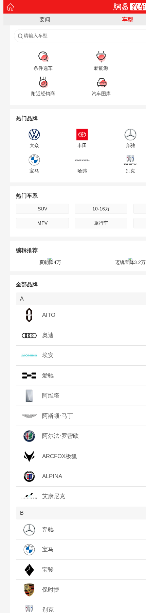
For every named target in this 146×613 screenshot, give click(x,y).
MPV (42, 223)
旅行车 (101, 223)
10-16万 (101, 208)
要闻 (44, 19)
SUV (42, 208)
